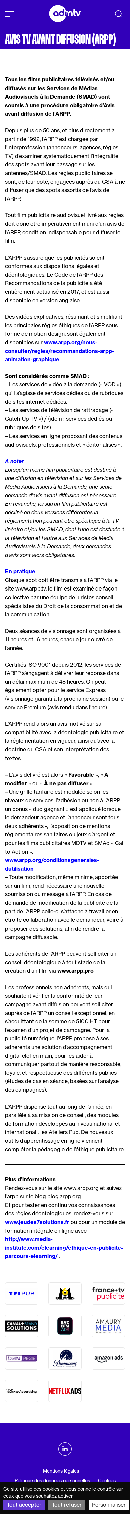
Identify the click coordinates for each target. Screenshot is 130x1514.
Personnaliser (109, 1504)
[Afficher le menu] (10, 14)
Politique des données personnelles (52, 1481)
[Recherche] (118, 13)
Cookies (107, 1481)
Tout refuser (67, 1504)
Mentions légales (61, 1471)
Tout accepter (24, 1504)
